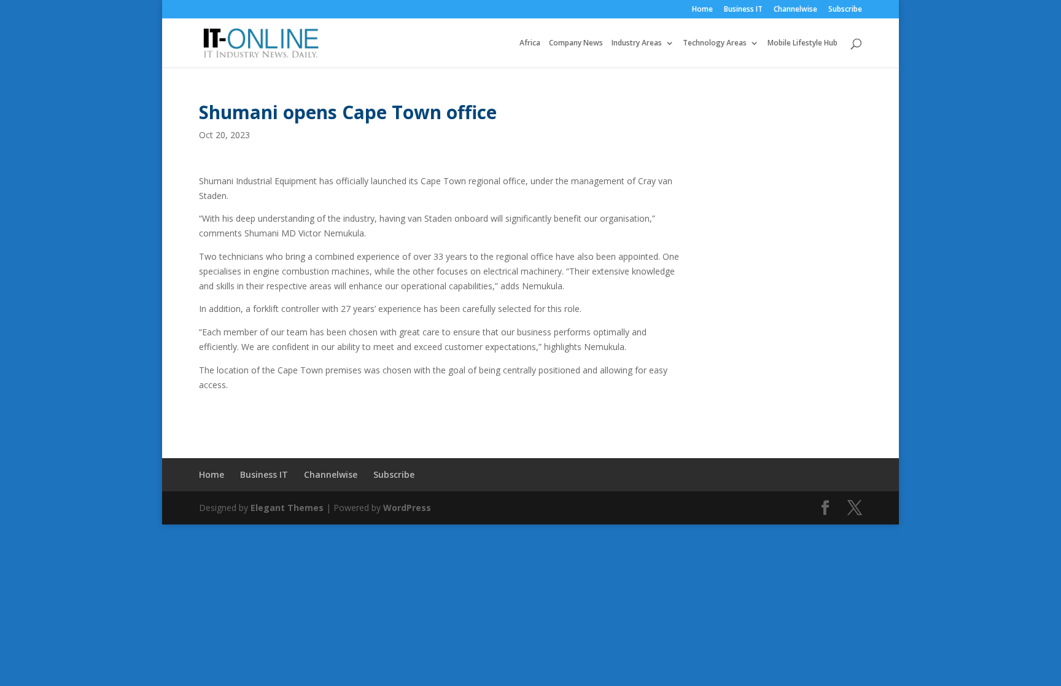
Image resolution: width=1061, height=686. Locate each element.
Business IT (743, 10)
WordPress (407, 507)
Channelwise (795, 10)
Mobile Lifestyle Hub (803, 43)
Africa (529, 43)
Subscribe (845, 10)
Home (702, 10)
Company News (576, 43)
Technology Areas (715, 43)
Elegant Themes (287, 507)
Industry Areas (637, 43)
